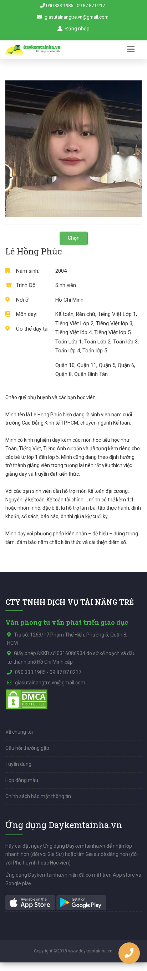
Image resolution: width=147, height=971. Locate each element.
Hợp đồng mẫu (21, 780)
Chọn (74, 238)
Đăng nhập (77, 28)
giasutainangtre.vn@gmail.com (76, 17)
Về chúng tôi (19, 732)
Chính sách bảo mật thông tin (38, 796)
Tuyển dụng (18, 764)
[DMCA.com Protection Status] (26, 699)
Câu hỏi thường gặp (27, 748)
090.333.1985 (59, 5)
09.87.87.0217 (91, 5)
